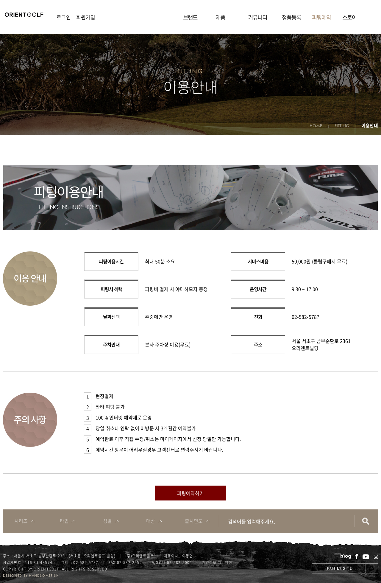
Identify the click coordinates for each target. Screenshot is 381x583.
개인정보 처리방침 (217, 562)
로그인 (64, 17)
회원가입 (85, 17)
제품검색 (366, 521)
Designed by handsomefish (31, 575)
